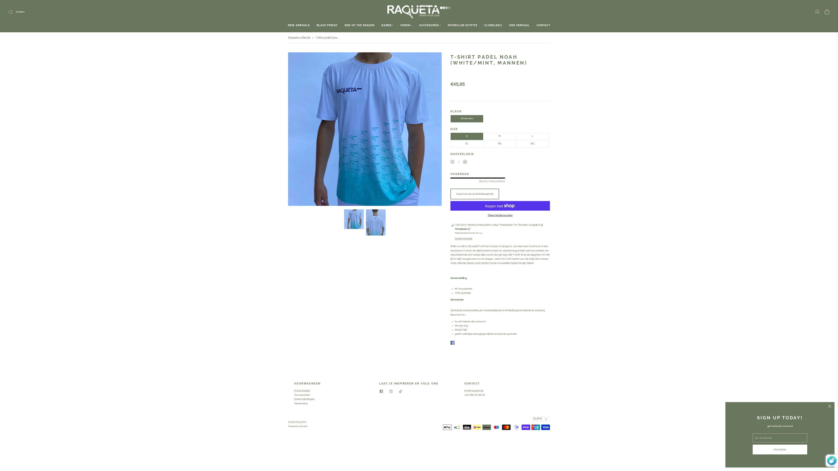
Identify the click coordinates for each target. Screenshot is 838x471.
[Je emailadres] (780, 437)
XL (466, 143)
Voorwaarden (302, 395)
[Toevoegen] (40, 12)
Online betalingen (304, 399)
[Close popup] (830, 407)
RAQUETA (301, 422)
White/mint (466, 118)
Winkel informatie (463, 238)
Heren (405, 25)
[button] (303, 130)
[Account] (817, 11)
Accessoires (429, 25)
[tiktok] (400, 391)
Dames (386, 25)
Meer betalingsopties (500, 215)
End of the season (359, 25)
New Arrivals (299, 25)
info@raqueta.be (474, 390)
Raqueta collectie (299, 37)
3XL (532, 143)
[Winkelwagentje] (827, 12)
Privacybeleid (302, 390)
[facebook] (381, 391)
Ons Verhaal (519, 25)
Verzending (300, 403)
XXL (500, 143)
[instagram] (391, 391)
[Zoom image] (365, 130)
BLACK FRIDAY (327, 25)
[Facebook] (452, 343)
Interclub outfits (462, 25)
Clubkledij (493, 25)
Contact (543, 25)
